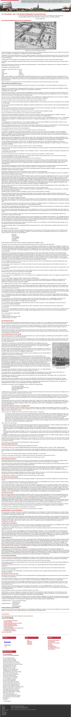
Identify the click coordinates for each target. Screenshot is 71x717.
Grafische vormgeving (32, 709)
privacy (25, 709)
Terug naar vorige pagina (6, 631)
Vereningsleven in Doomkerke (10, 630)
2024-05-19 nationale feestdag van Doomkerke (20, 707)
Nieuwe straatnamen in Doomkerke (17, 706)
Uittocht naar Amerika (8, 626)
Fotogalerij (54, 1)
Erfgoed (29, 1)
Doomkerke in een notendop (53, 642)
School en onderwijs (8, 621)
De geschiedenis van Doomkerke (11, 620)
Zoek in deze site (51, 649)
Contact (60, 1)
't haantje (65, 10)
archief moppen (7, 701)
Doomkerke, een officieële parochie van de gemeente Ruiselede (7, 6)
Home (3, 706)
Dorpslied (50, 644)
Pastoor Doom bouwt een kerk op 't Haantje (13, 623)
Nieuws (34, 1)
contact (22, 709)
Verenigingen (29, 642)
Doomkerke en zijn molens (9, 629)
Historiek (24, 1)
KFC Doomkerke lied (52, 646)
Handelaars (29, 641)
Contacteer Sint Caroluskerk (53, 640)
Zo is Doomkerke (51, 641)
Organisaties (29, 644)
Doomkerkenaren (42, 1)
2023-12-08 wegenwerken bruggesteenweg (19, 708)
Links (49, 1)
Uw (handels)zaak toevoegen (54, 647)
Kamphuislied (50, 645)
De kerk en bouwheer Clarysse (10, 624)
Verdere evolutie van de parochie (10, 625)
